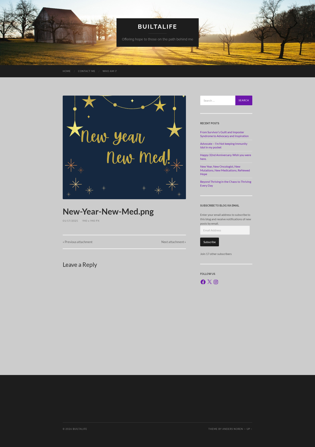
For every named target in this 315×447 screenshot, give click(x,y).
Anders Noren (232, 428)
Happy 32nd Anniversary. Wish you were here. (225, 156)
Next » (173, 242)
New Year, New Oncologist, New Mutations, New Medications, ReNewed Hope (225, 170)
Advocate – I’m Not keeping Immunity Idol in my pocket (223, 145)
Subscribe (209, 242)
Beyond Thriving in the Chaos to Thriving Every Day (225, 183)
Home (67, 71)
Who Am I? (110, 71)
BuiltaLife (157, 26)
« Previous (77, 242)
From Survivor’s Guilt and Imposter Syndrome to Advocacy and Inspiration (224, 134)
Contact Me (86, 71)
